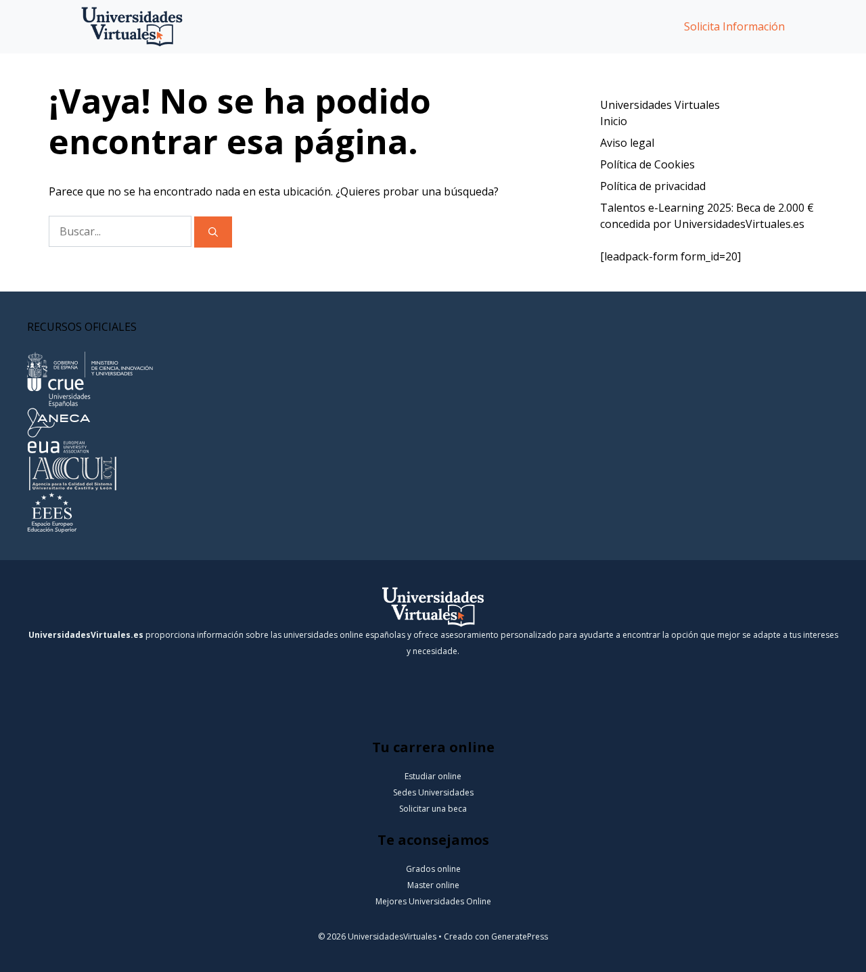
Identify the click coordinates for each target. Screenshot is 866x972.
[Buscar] (213, 232)
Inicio (613, 121)
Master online (433, 885)
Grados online (433, 869)
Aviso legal (627, 142)
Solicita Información (734, 26)
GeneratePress (519, 936)
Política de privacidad (653, 186)
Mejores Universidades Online (433, 901)
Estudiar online (433, 776)
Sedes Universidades (433, 792)
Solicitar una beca (433, 808)
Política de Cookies (647, 164)
